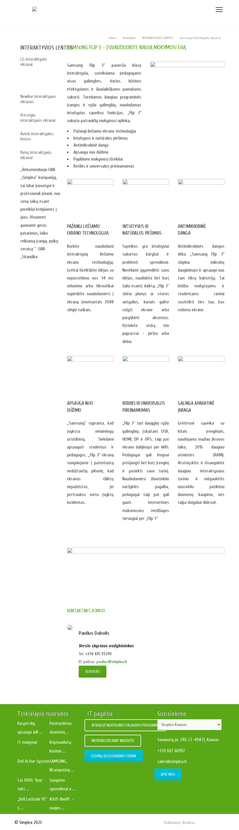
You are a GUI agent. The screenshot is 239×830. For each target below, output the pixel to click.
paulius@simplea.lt (111, 661)
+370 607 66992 (171, 750)
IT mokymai (27, 742)
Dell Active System (33, 761)
